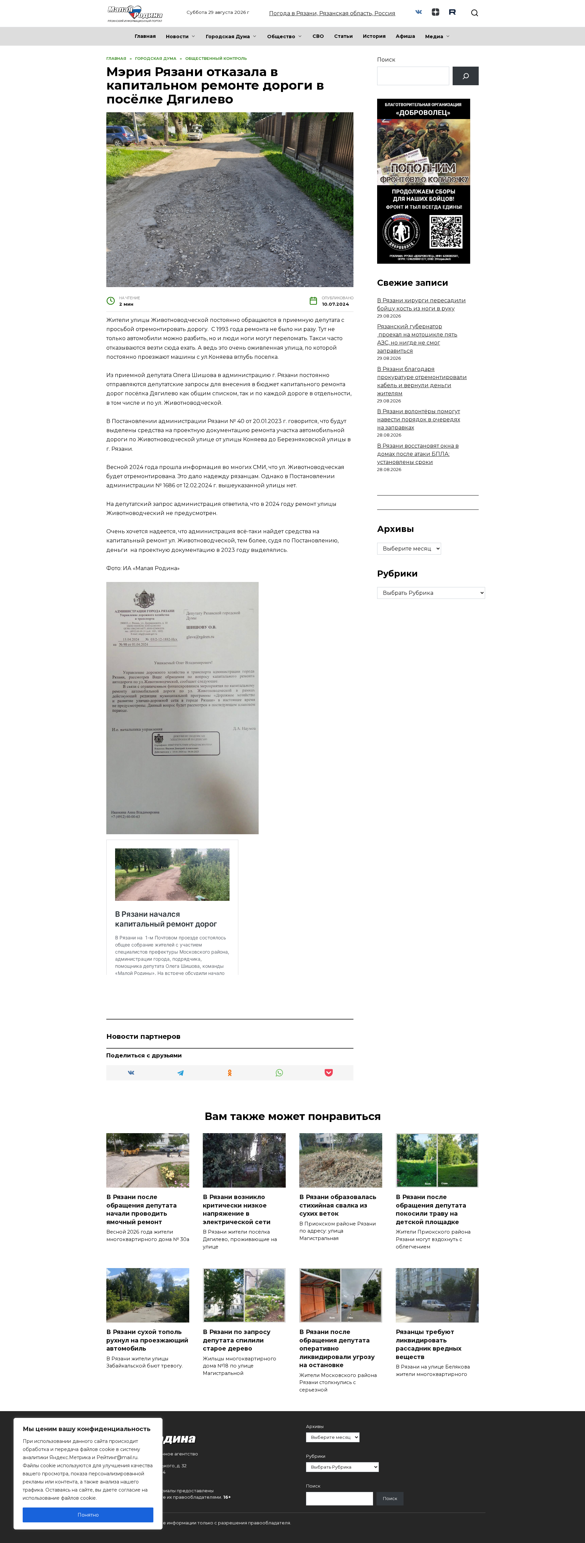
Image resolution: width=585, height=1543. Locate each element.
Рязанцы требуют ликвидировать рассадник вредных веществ (428, 1344)
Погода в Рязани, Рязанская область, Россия (332, 13)
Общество (281, 36)
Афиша (405, 36)
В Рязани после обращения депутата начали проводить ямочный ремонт (141, 1209)
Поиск (386, 59)
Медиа (434, 36)
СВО (318, 36)
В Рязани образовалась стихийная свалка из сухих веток (337, 1205)
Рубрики (315, 1456)
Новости (177, 36)
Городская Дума (228, 36)
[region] (88, 1473)
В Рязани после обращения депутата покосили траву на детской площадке (431, 1209)
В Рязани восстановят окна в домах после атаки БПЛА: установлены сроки (418, 454)
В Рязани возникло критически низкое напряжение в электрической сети (236, 1209)
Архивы (315, 1426)
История (374, 36)
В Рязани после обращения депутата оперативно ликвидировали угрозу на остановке (337, 1348)
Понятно (88, 1515)
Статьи (343, 36)
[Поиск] (466, 76)
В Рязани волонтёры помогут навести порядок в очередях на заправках (418, 419)
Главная (145, 36)
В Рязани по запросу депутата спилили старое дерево (236, 1340)
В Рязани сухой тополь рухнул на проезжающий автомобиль (147, 1340)
